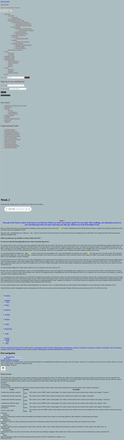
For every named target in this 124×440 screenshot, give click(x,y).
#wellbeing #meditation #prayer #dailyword (60, 349)
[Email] (7, 333)
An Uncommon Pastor (14, 19)
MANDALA (8, 107)
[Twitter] (7, 305)
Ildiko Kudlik (4, 4)
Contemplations (12, 112)
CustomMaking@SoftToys (12, 133)
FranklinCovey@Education (12, 136)
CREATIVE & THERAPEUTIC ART (15, 105)
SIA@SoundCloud (13, 61)
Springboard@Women (10, 144)
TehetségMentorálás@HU (11, 146)
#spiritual (35, 349)
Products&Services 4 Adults (16, 20)
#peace (24, 349)
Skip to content (5, 1)
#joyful (9, 349)
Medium (10, 66)
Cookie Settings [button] (5, 365)
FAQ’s (6, 74)
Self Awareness (16, 27)
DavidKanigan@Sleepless (11, 134)
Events (6, 51)
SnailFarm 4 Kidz (9, 58)
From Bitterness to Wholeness (20, 22)
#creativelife (82, 347)
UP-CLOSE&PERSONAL (12, 118)
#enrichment (106, 347)
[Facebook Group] (7, 302)
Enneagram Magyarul (21, 33)
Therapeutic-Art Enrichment (23, 28)
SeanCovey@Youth (10, 142)
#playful (29, 349)
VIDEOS (7, 122)
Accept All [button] (13, 365)
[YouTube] (7, 314)
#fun (111, 347)
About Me (11, 15)
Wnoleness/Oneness (17, 43)
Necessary (6, 384)
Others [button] (3, 433)
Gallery (6, 68)
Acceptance (15, 37)
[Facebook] (7, 295)
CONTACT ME (5, 95)
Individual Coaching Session (23, 25)
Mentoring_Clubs (9, 56)
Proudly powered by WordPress (10, 360)
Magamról (15, 17)
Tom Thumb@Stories (10, 147)
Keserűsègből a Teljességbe (23, 24)
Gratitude (14, 40)
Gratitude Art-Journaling (22, 41)
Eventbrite (11, 55)
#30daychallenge (58, 347)
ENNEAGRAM (9, 115)
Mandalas (11, 71)
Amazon (10, 64)
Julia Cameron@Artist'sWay (12, 139)
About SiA (7, 14)
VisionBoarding (19, 46)
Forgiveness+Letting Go (19, 35)
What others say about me (15, 50)
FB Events (11, 53)
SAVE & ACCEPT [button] (6, 438)
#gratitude (3, 349)
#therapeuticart (42, 349)
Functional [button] (4, 413)
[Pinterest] (7, 319)
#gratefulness (117, 347)
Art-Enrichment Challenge (26, 30)
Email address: (5, 89)
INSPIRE (7, 117)
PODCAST (7, 120)
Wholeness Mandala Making (23, 45)
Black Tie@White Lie (10, 131)
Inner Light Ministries (10, 138)
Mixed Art (11, 69)
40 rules (10, 110)
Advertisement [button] (5, 428)
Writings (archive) (13, 63)
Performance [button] (4, 418)
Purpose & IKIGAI (20, 48)
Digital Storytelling (20, 32)
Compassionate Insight (21, 38)
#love (13, 349)
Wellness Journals (13, 72)
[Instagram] (7, 310)
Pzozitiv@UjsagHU (10, 141)
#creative (75, 347)
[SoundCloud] (8, 329)
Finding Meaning (13, 114)
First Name (4, 85)
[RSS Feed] (7, 343)
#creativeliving (91, 347)
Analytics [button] (3, 423)
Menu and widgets (6, 11)
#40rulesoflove (68, 347)
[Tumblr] (7, 324)
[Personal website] (7, 340)
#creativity (99, 347)
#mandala (18, 349)
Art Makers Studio (9, 129)
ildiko (26, 347)
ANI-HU (7, 109)
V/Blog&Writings (9, 59)
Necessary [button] (4, 382)
